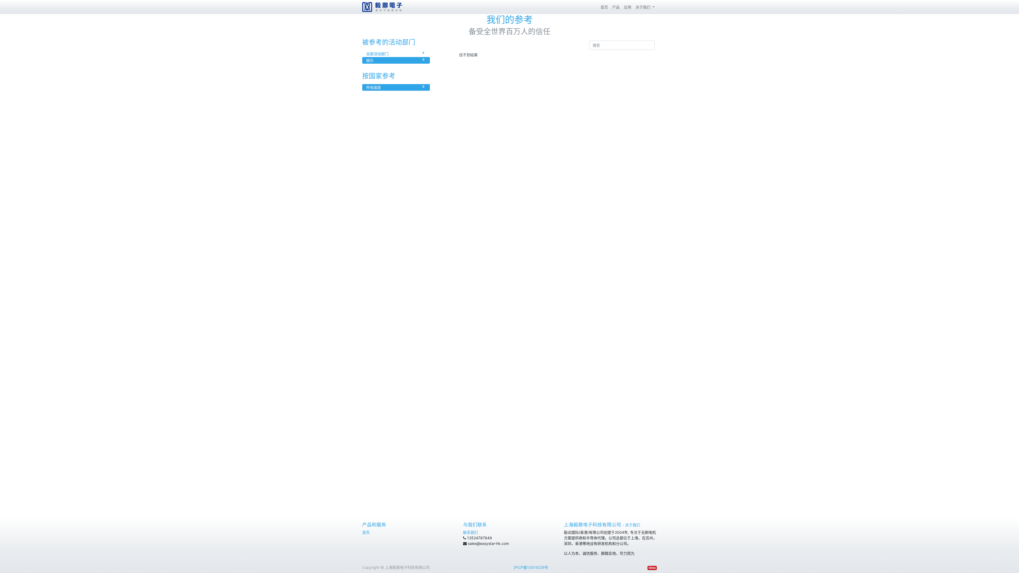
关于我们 (632, 525)
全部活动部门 (395, 53)
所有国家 (395, 87)
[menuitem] (604, 7)
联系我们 (470, 532)
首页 (366, 532)
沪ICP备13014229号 (530, 567)
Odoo (652, 568)
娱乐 (395, 60)
